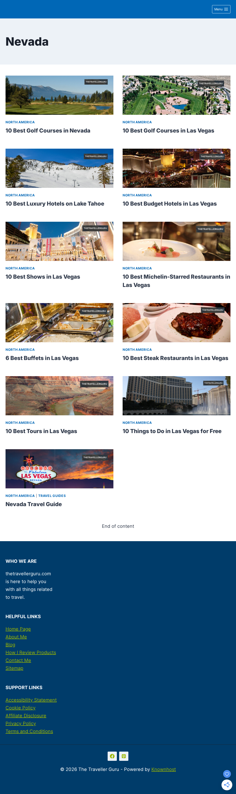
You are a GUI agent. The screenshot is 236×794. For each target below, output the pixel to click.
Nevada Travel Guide (34, 504)
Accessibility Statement (31, 700)
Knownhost (163, 769)
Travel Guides (52, 496)
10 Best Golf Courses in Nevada (48, 130)
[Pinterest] (123, 756)
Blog (10, 644)
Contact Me (18, 660)
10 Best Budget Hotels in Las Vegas (170, 203)
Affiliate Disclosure (26, 715)
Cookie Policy (20, 708)
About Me (16, 637)
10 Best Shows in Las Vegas (43, 276)
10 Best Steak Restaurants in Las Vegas (175, 358)
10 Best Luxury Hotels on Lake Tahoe (55, 203)
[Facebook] (112, 756)
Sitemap (14, 668)
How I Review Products (31, 652)
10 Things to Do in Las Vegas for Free (172, 431)
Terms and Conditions (29, 731)
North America (20, 122)
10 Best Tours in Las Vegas (41, 431)
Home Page (18, 629)
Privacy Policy (21, 723)
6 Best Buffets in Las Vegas (42, 358)
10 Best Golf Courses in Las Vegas (168, 130)
